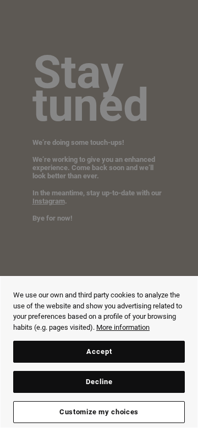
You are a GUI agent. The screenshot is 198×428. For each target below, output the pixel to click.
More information (123, 327)
